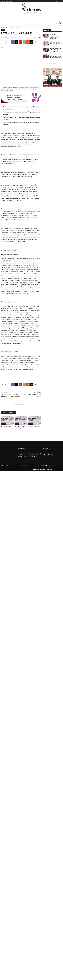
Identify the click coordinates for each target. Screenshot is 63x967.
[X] (59, 1)
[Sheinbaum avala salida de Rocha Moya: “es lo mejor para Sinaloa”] (46, 50)
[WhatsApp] (24, 42)
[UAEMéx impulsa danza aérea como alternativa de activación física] (46, 43)
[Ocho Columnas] (8, 404)
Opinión (6, 27)
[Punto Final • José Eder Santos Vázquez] (21, 420)
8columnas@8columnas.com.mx (32, 460)
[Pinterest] (20, 42)
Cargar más (52, 63)
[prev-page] (2, 432)
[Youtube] (61, 1)
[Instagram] (56, 1)
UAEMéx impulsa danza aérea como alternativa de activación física (56, 44)
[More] (35, 42)
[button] (60, 23)
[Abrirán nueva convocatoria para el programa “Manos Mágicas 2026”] (46, 36)
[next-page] (5, 432)
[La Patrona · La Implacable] (34, 420)
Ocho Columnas (6, 37)
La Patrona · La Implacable (34, 426)
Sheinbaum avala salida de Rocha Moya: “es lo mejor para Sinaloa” (55, 50)
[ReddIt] (28, 42)
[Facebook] (54, 1)
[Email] (31, 42)
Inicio (2, 27)
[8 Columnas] (31, 8)
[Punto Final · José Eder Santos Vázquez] (7, 420)
